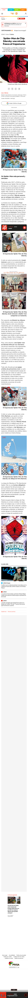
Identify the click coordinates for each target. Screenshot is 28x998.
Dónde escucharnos (19, 958)
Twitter (12, 88)
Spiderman (3, 611)
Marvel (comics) (11, 611)
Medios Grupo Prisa (14, 967)
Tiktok (8, 922)
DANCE (16, 9)
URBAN (22, 9)
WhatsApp (15, 88)
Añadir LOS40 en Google (15, 103)
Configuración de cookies (19, 956)
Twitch (20, 922)
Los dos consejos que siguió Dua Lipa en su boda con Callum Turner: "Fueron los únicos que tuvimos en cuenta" (13, 604)
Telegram (19, 88)
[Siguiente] (25, 30)
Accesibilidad (12, 955)
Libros (7, 34)
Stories (23, 922)
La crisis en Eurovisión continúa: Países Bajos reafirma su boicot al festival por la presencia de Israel (13, 595)
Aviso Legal (4, 955)
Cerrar (25, 23)
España (3, 19)
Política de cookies (8, 956)
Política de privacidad (21, 955)
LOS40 (3, 9)
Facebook (8, 88)
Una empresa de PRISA (14, 963)
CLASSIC (11, 9)
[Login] (25, 13)
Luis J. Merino (4, 93)
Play (26, 995)
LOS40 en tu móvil (9, 958)
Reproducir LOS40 (24, 227)
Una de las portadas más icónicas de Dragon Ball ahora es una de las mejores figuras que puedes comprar (13, 909)
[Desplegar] (14, 989)
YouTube (11, 922)
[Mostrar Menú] (2, 14)
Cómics (12, 34)
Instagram (4, 922)
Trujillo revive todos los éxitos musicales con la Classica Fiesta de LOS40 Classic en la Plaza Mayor (14, 586)
